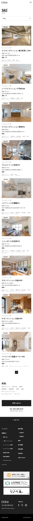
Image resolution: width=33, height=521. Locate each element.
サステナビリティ (7, 460)
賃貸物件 (22, 436)
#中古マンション (5, 98)
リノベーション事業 (8, 444)
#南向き (9, 60)
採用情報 (20, 449)
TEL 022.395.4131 (7, 505)
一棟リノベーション (8, 440)
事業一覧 (5, 437)
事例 (19, 440)
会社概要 (20, 444)
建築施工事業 (6, 452)
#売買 (13, 60)
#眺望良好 (13, 98)
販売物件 (22, 432)
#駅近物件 (19, 136)
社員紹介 (20, 453)
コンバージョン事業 (8, 448)
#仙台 (17, 60)
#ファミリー (18, 61)
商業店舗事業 (6, 456)
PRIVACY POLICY (5, 517)
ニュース (4, 464)
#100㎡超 (4, 60)
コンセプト (5, 428)
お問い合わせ (21, 457)
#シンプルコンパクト (20, 251)
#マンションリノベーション (8, 61)
